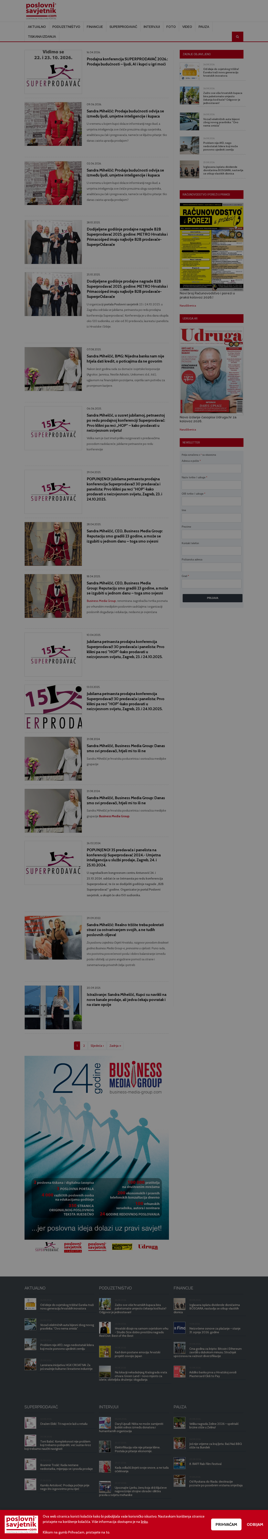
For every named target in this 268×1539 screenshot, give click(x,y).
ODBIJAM (255, 1524)
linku (144, 1522)
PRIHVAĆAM (226, 1524)
